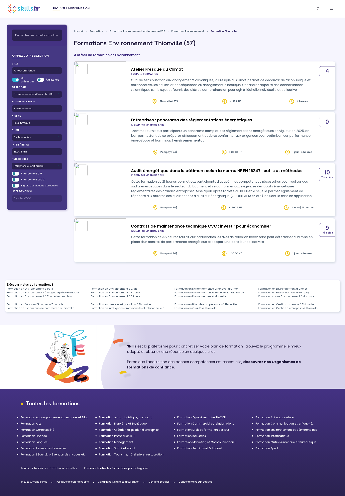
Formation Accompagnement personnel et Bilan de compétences (54, 417)
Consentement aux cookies (195, 481)
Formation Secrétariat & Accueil (199, 448)
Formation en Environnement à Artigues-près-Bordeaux (43, 292)
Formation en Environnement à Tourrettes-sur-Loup (40, 296)
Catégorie (19, 87)
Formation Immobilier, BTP (117, 436)
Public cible (20, 159)
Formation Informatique (272, 436)
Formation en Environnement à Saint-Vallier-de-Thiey (209, 292)
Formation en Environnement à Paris (30, 288)
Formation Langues (34, 442)
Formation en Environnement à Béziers (115, 296)
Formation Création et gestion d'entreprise (129, 430)
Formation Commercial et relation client (205, 424)
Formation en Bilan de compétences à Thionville (205, 304)
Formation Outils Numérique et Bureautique (286, 442)
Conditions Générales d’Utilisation (118, 481)
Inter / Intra (20, 144)
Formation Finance (34, 436)
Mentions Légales (159, 481)
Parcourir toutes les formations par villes (49, 468)
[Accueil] (24, 9)
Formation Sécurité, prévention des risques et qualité (52, 454)
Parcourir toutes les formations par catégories (116, 468)
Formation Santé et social (117, 448)
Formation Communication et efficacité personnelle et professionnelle (284, 424)
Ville (15, 63)
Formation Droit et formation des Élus (203, 430)
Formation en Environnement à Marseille (200, 296)
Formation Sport (267, 448)
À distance (52, 79)
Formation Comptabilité (37, 430)
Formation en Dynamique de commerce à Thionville (40, 308)
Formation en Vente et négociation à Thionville (121, 304)
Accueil (78, 31)
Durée (16, 130)
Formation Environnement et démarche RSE (137, 31)
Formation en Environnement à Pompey (283, 292)
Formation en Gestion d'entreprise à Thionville (288, 308)
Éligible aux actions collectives (39, 185)
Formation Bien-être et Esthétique (123, 424)
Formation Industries (191, 436)
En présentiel (27, 79)
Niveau (16, 116)
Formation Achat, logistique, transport (125, 417)
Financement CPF (31, 173)
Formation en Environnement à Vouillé (115, 292)
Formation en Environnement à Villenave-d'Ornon (206, 288)
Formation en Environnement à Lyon (114, 288)
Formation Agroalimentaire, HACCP (201, 417)
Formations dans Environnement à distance (286, 296)
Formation (96, 31)
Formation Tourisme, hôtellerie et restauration (131, 454)
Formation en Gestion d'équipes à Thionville (35, 304)
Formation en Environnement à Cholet (282, 288)
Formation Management (116, 442)
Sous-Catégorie (23, 101)
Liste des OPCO (22, 191)
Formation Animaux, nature (275, 417)
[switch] (15, 80)
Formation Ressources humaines (43, 448)
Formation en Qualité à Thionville (195, 308)
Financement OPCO (32, 179)
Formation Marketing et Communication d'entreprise (205, 442)
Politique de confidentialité (73, 481)
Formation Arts (31, 424)
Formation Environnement (187, 31)
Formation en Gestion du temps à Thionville (286, 304)
